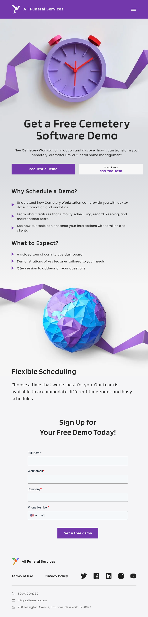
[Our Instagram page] (121, 576)
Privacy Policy (56, 576)
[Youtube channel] (133, 576)
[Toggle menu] (133, 9)
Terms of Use (22, 576)
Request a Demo (43, 169)
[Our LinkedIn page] (109, 576)
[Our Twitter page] (84, 576)
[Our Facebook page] (96, 576)
